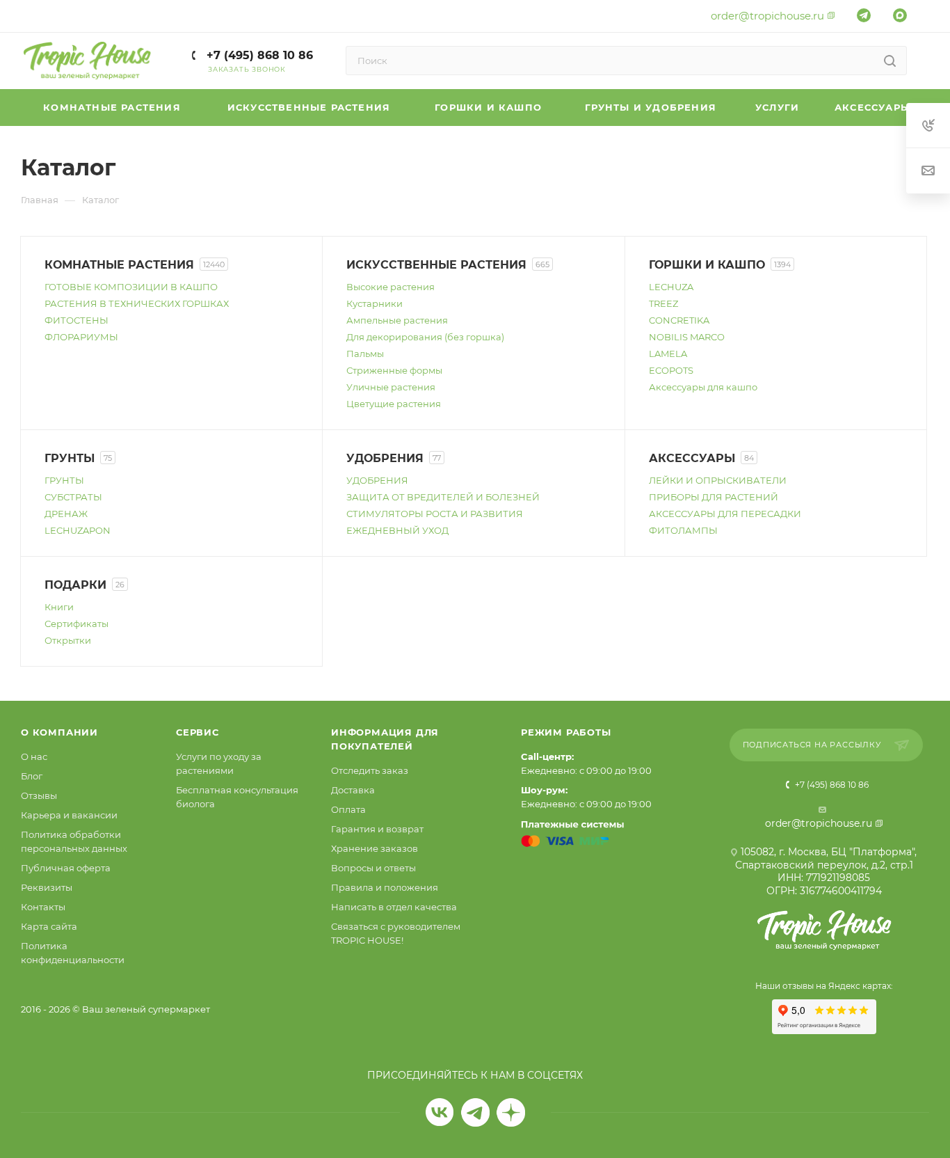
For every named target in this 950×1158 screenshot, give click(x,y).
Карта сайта (49, 926)
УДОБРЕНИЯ (377, 480)
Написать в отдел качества (394, 906)
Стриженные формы (394, 370)
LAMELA (668, 353)
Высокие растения (390, 286)
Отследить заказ (369, 770)
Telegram (475, 1112)
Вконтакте (440, 1112)
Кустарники (374, 303)
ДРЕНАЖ (66, 513)
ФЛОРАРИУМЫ (81, 336)
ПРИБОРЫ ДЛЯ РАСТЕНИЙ (713, 496)
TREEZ (663, 303)
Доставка (353, 789)
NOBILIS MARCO (687, 336)
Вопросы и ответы (373, 867)
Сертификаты (76, 623)
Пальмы (365, 353)
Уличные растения (390, 386)
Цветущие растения (393, 403)
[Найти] (890, 60)
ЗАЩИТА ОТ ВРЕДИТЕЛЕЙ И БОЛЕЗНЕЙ (443, 496)
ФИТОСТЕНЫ (76, 320)
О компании (59, 732)
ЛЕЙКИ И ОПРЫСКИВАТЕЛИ (718, 480)
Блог (31, 776)
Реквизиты (46, 887)
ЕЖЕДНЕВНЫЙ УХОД (397, 530)
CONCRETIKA (679, 320)
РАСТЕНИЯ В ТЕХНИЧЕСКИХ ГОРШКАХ (137, 303)
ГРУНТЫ (64, 480)
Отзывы (39, 795)
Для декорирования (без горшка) (425, 336)
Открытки (68, 640)
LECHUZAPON (78, 530)
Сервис (197, 732)
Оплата (348, 809)
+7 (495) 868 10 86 (258, 55)
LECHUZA (671, 286)
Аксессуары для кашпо (703, 386)
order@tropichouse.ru (767, 15)
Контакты (43, 906)
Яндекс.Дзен (511, 1112)
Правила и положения (384, 887)
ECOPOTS (671, 370)
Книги (59, 606)
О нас (34, 756)
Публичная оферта (66, 867)
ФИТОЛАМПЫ (683, 530)
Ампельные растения (397, 320)
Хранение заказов (374, 848)
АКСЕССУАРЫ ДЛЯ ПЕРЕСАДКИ (725, 513)
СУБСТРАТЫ (73, 496)
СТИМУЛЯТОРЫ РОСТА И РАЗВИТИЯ (434, 513)
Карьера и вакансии (69, 814)
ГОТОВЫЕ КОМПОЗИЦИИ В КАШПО (131, 286)
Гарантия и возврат (377, 828)
